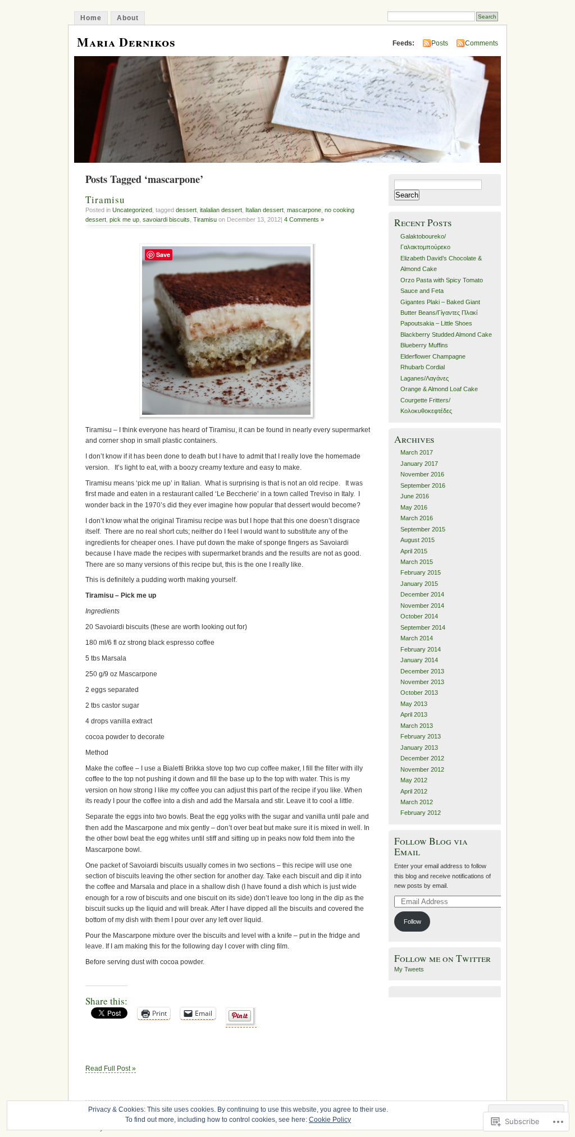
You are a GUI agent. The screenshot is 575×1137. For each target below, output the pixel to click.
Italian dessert (264, 210)
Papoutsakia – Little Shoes (436, 323)
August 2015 (417, 540)
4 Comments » (304, 219)
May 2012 (413, 780)
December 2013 (422, 671)
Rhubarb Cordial (422, 367)
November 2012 (422, 769)
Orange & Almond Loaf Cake (439, 389)
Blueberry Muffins (424, 345)
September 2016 (422, 485)
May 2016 (413, 507)
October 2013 (419, 692)
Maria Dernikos (126, 42)
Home (91, 18)
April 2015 (413, 551)
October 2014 (419, 616)
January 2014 (419, 660)
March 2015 (416, 561)
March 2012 (416, 802)
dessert (186, 210)
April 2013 (413, 714)
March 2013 (416, 725)
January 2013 (419, 747)
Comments (481, 43)
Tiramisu (105, 199)
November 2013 (422, 681)
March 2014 (416, 638)
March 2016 (416, 518)
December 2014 (422, 594)
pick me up (124, 219)
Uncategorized (132, 210)
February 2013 (420, 736)
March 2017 (416, 452)
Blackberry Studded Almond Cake (446, 334)
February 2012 (420, 812)
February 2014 (420, 649)
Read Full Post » (110, 1068)
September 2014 (422, 627)
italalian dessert (221, 210)
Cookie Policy (330, 1120)
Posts (439, 43)
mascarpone (304, 210)
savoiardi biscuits (166, 219)
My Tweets (409, 969)
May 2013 (413, 703)
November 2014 (422, 605)
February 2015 (420, 572)
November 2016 (422, 474)
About (128, 18)
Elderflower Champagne (433, 356)
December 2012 (422, 758)
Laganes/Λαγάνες (424, 378)
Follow (412, 921)
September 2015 (422, 529)
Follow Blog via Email (431, 846)
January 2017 (419, 463)
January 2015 (419, 583)
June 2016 (414, 496)
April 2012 (413, 791)
